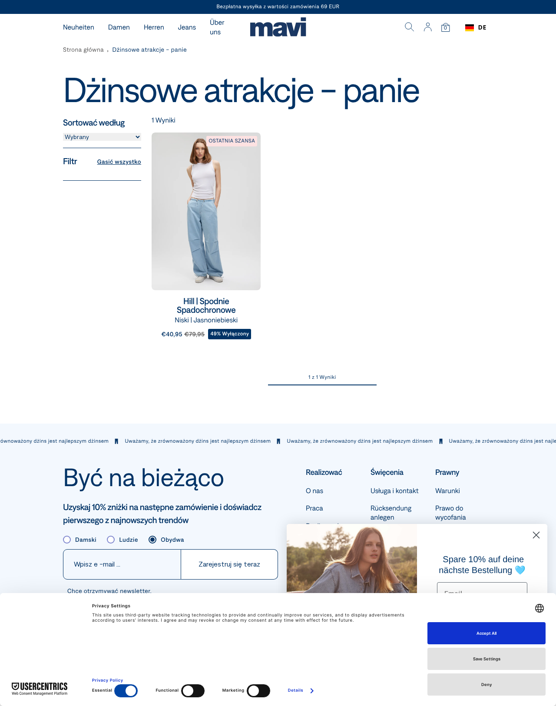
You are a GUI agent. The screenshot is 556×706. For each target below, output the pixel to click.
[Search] (409, 27)
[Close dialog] (536, 535)
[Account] (427, 27)
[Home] (278, 28)
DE (482, 27)
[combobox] (476, 27)
